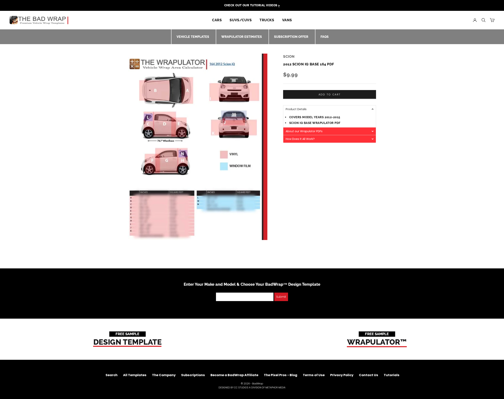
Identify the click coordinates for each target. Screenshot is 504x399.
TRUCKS (266, 20)
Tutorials (391, 375)
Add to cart (330, 94)
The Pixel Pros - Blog (280, 375)
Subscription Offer (291, 37)
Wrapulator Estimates (241, 37)
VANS (287, 20)
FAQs (325, 37)
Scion (289, 56)
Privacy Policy (341, 375)
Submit (281, 297)
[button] (329, 109)
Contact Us (368, 375)
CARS (217, 20)
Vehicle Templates (193, 37)
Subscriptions (193, 375)
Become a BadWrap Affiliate (234, 375)
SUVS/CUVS (241, 20)
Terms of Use (314, 375)
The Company (164, 375)
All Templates (134, 375)
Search (112, 375)
